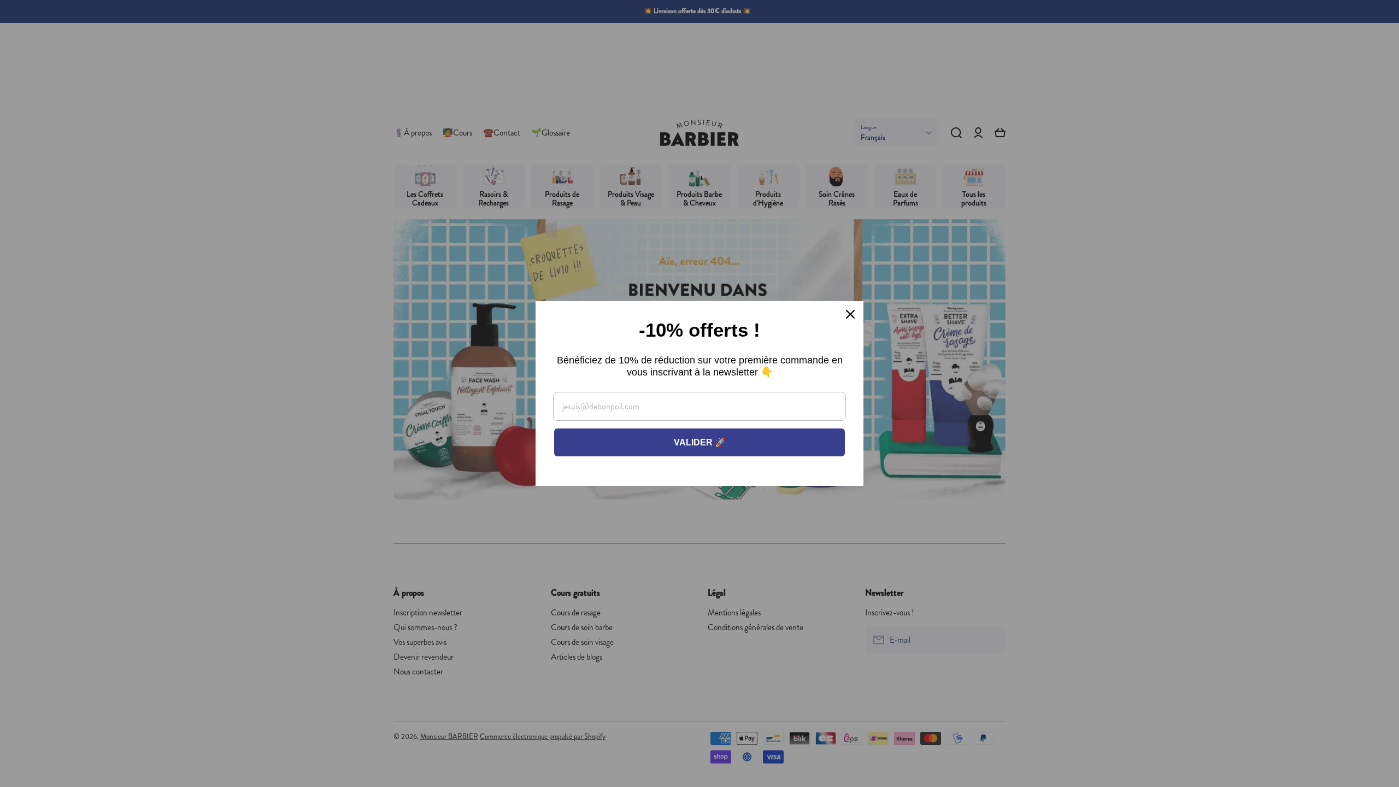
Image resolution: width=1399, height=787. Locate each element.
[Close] (850, 314)
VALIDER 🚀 (700, 442)
